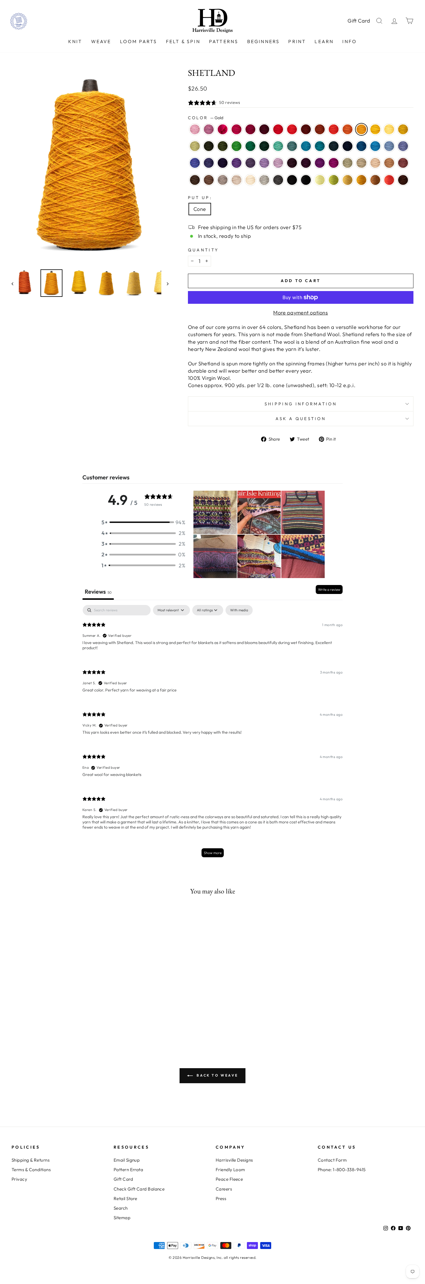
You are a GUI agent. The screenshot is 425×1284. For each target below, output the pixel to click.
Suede (222, 180)
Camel (389, 163)
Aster (209, 129)
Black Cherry (306, 163)
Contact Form (332, 1160)
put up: (200, 197)
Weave (101, 41)
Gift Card (359, 20)
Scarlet (292, 129)
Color (205, 117)
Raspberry (236, 129)
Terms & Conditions (31, 1169)
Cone (199, 209)
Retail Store (125, 1198)
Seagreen (278, 146)
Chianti (250, 129)
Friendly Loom (230, 1169)
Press (221, 1198)
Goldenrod (403, 129)
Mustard (361, 180)
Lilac (278, 163)
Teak (403, 180)
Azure (375, 146)
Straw (347, 180)
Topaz (320, 129)
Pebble (361, 163)
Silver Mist (264, 180)
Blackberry (292, 163)
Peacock (320, 146)
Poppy (333, 129)
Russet (306, 129)
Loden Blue (333, 146)
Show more (212, 853)
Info (349, 41)
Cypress (209, 146)
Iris (195, 163)
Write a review (329, 589)
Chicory (403, 146)
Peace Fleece (229, 1179)
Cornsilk (389, 129)
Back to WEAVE (216, 1075)
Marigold (375, 129)
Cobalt (361, 146)
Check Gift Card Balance (139, 1189)
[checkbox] (239, 610)
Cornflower (389, 146)
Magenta (333, 163)
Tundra (195, 146)
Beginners (263, 41)
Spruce (250, 146)
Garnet (264, 129)
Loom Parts (138, 41)
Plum (320, 163)
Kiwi (236, 146)
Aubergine (222, 163)
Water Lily (195, 129)
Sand (375, 163)
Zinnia (389, 180)
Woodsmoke (292, 146)
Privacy (19, 1179)
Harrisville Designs (234, 1160)
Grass (333, 180)
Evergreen (264, 146)
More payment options (300, 312)
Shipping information (301, 403)
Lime (320, 180)
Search (121, 1208)
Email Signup (127, 1160)
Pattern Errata (128, 1169)
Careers (224, 1189)
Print (297, 41)
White (250, 180)
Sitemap (122, 1217)
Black (292, 180)
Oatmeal (236, 180)
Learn (324, 41)
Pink (222, 129)
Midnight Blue (347, 146)
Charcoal (278, 180)
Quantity (203, 250)
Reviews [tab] (98, 591)
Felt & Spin (183, 41)
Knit (75, 41)
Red (278, 129)
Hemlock (222, 146)
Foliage (375, 180)
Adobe (403, 163)
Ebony (306, 180)
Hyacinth (209, 163)
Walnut (195, 180)
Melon (347, 129)
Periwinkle (264, 163)
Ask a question (301, 418)
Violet (236, 163)
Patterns (224, 41)
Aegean (306, 146)
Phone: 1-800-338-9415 (341, 1169)
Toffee (209, 180)
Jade (347, 163)
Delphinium (250, 163)
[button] (143, 522)
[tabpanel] (212, 734)
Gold (361, 129)
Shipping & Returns (30, 1160)
